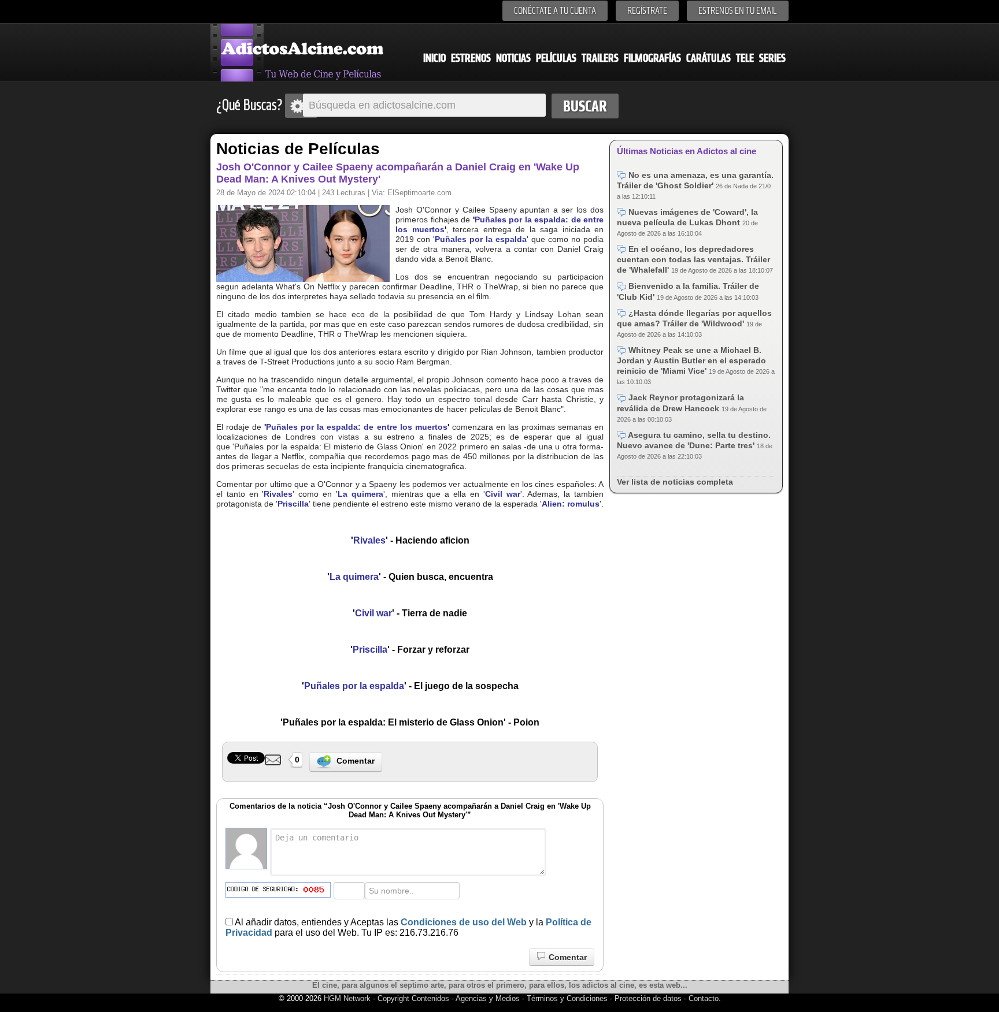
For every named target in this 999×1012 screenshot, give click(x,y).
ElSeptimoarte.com (419, 192)
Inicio (434, 58)
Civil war (502, 493)
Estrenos (471, 58)
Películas (556, 58)
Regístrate (647, 11)
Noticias (513, 58)
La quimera (360, 493)
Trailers (600, 58)
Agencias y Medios (488, 998)
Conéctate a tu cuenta (555, 11)
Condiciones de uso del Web (464, 922)
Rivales (278, 493)
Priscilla (293, 503)
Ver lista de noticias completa (675, 481)
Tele (745, 58)
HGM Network (347, 998)
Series (772, 58)
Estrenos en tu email (737, 11)
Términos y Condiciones (568, 998)
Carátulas (708, 58)
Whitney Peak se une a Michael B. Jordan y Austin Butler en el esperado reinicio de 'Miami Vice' (691, 360)
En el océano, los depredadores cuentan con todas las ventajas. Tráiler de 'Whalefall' (693, 259)
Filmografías (652, 58)
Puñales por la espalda (481, 239)
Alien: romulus (571, 503)
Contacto (704, 998)
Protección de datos (648, 998)
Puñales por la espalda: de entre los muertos (356, 426)
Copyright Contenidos (413, 998)
